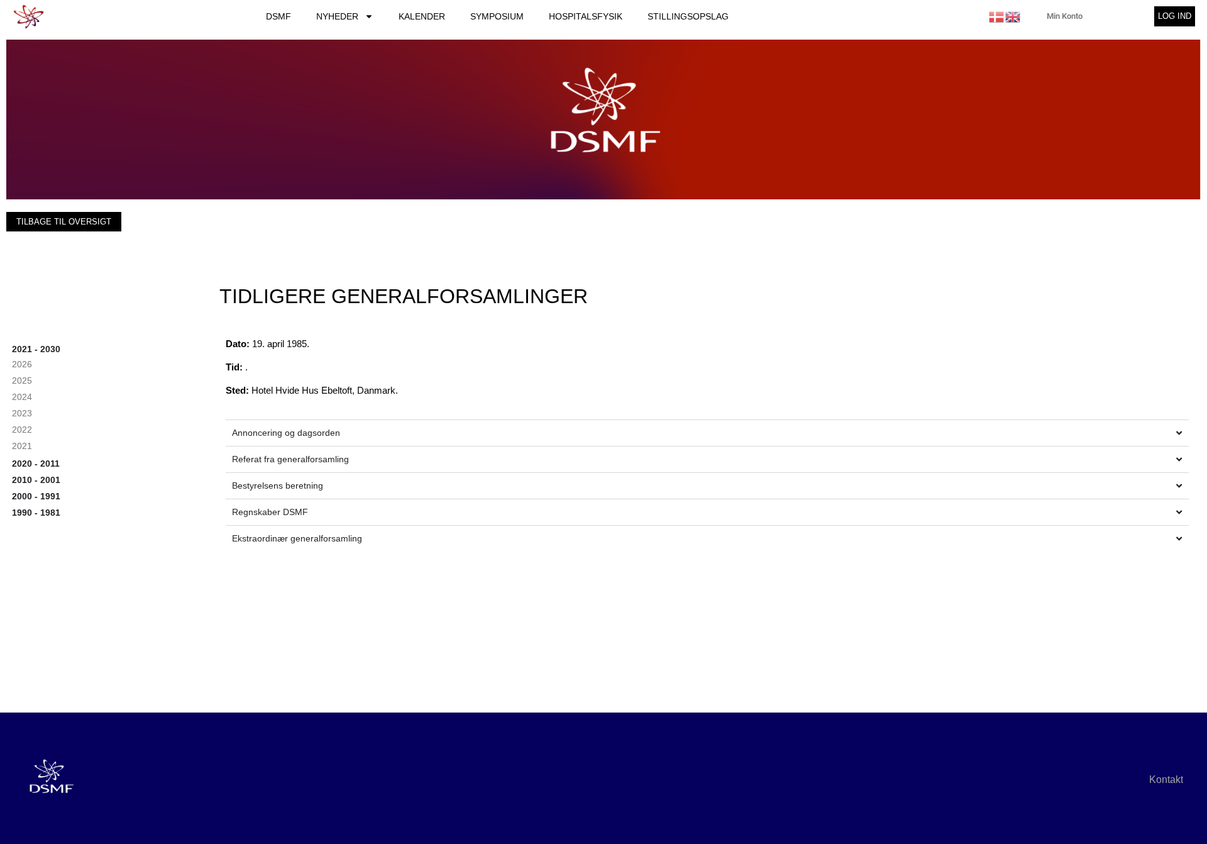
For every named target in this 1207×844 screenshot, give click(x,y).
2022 (22, 430)
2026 (22, 364)
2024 (22, 397)
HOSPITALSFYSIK (585, 16)
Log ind (1174, 16)
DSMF (278, 16)
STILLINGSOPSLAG (688, 16)
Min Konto (1065, 16)
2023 (22, 413)
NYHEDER (337, 16)
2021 (22, 446)
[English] (1013, 16)
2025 (22, 380)
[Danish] (997, 16)
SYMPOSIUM (497, 16)
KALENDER (422, 16)
